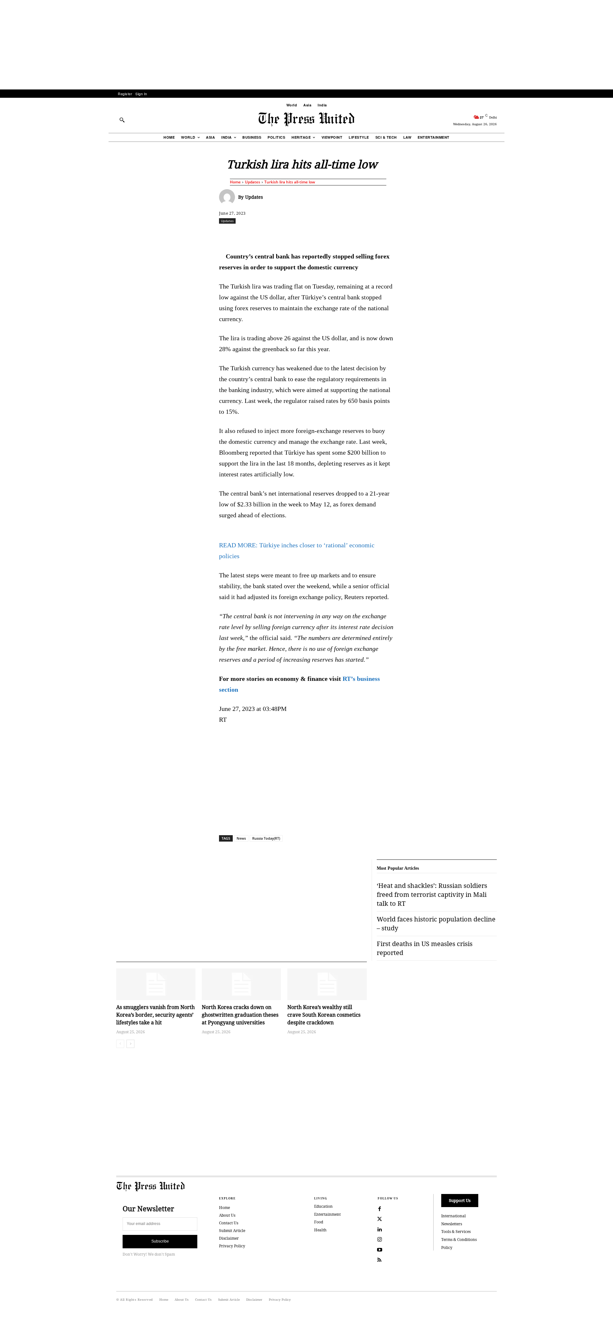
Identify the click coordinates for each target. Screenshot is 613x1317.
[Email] (352, 234)
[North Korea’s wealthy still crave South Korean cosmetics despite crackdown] (327, 984)
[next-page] (130, 1044)
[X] (278, 234)
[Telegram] (381, 234)
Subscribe (160, 1241)
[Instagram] (380, 1240)
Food (318, 1222)
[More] (514, 234)
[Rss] (380, 1260)
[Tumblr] (366, 234)
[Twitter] (380, 1219)
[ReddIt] (293, 234)
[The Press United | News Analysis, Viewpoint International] (306, 119)
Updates (252, 182)
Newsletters (451, 1224)
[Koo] (499, 234)
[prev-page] (120, 1044)
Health (320, 1230)
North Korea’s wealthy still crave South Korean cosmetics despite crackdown (323, 1015)
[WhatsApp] (308, 234)
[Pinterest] (337, 234)
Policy (446, 1247)
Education (323, 1206)
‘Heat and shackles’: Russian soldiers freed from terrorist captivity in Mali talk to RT (432, 894)
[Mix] (396, 234)
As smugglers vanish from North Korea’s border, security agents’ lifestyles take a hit (155, 1015)
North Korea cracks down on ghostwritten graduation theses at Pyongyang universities (240, 1015)
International (453, 1216)
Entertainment (327, 1214)
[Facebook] (264, 234)
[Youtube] (380, 1250)
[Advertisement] (306, 44)
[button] (122, 120)
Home (235, 182)
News (241, 838)
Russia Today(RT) (266, 838)
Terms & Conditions (459, 1239)
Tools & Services (456, 1231)
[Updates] (228, 197)
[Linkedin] (322, 234)
